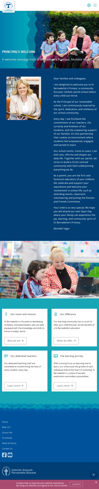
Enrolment (7, 437)
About (5, 421)
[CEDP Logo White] (19, 471)
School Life (7, 432)
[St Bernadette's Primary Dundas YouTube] (10, 455)
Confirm (76, 484)
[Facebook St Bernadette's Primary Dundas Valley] (4, 455)
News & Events (9, 443)
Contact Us (7, 448)
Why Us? (6, 427)
